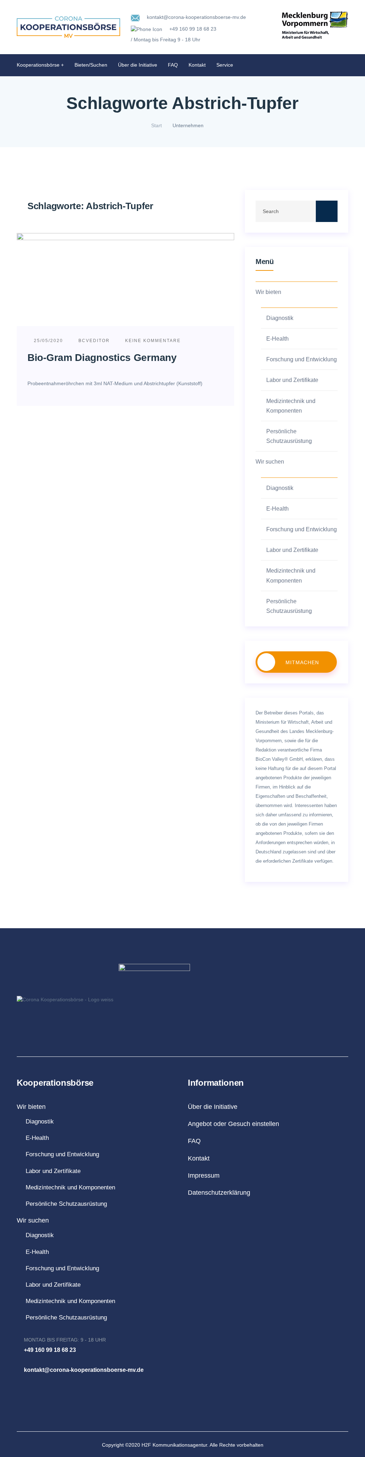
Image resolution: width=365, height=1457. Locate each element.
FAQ (173, 65)
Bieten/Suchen (90, 65)
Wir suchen (270, 462)
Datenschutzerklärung (219, 1192)
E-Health (277, 339)
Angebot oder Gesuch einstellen (233, 1123)
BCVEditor (94, 340)
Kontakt (197, 65)
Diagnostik (279, 318)
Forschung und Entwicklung (301, 359)
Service (224, 65)
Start (156, 125)
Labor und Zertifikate (292, 380)
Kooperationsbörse (38, 65)
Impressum (204, 1175)
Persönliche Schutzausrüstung (289, 436)
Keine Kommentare (152, 340)
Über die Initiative (137, 65)
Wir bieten (268, 292)
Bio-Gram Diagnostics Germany (102, 357)
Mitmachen (302, 662)
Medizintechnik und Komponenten (290, 406)
